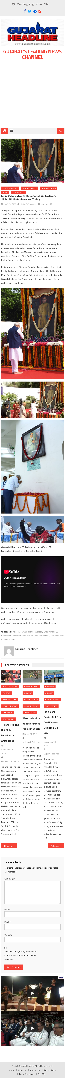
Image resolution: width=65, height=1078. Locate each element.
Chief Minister (50, 631)
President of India (42, 635)
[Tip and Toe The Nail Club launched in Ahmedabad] (11, 676)
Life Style (7, 712)
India (5, 192)
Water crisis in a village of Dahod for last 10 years (31, 724)
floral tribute (27, 635)
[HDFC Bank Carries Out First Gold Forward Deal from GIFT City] (54, 676)
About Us (22, 1070)
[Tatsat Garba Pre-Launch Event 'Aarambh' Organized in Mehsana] (32, 993)
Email (7, 922)
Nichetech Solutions (10, 761)
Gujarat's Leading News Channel (32, 54)
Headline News (48, 188)
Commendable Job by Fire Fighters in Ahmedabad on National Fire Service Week (11, 846)
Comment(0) (46, 204)
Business (49, 686)
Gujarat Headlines (28, 204)
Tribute (12, 639)
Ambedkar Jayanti (19, 631)
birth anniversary (35, 631)
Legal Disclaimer (26, 1074)
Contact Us (35, 1070)
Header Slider (29, 188)
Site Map (42, 1074)
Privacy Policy (50, 1070)
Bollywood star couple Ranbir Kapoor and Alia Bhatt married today (57, 846)
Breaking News (10, 188)
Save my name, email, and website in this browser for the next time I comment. (20, 955)
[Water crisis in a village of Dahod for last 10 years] (32, 676)
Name (7, 909)
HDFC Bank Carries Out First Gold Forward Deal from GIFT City (53, 722)
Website (8, 934)
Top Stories (18, 192)
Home (11, 1070)
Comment (9, 878)
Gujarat (6, 693)
